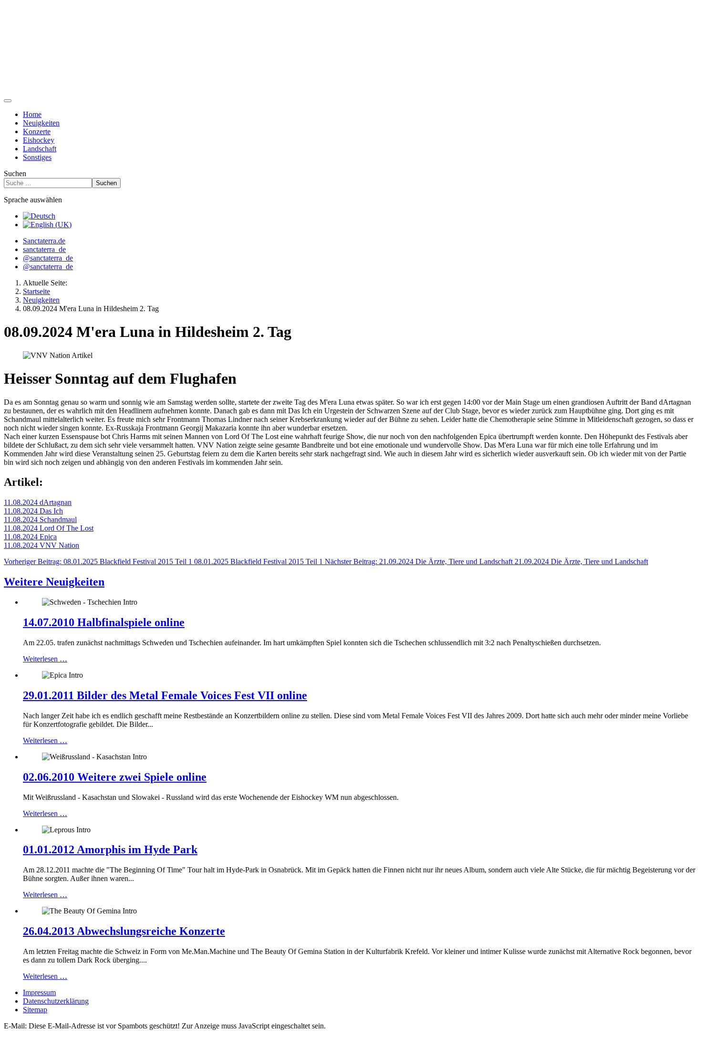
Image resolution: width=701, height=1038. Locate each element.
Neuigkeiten (41, 123)
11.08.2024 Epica (30, 537)
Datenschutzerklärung (56, 1001)
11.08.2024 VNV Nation (41, 545)
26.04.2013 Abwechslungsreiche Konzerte (124, 931)
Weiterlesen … (45, 659)
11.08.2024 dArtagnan (38, 502)
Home (32, 114)
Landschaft (39, 149)
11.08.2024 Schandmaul (40, 519)
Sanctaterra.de (44, 241)
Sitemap (35, 1010)
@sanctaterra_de (48, 258)
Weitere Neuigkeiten (54, 582)
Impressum (39, 992)
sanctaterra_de (44, 249)
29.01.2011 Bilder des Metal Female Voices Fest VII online (165, 695)
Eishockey (38, 140)
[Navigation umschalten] (7, 100)
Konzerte (37, 131)
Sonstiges (37, 157)
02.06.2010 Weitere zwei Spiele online (114, 777)
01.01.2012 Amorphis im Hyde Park (110, 849)
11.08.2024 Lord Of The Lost (48, 528)
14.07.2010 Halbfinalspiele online (104, 622)
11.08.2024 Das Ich (33, 511)
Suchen (15, 173)
